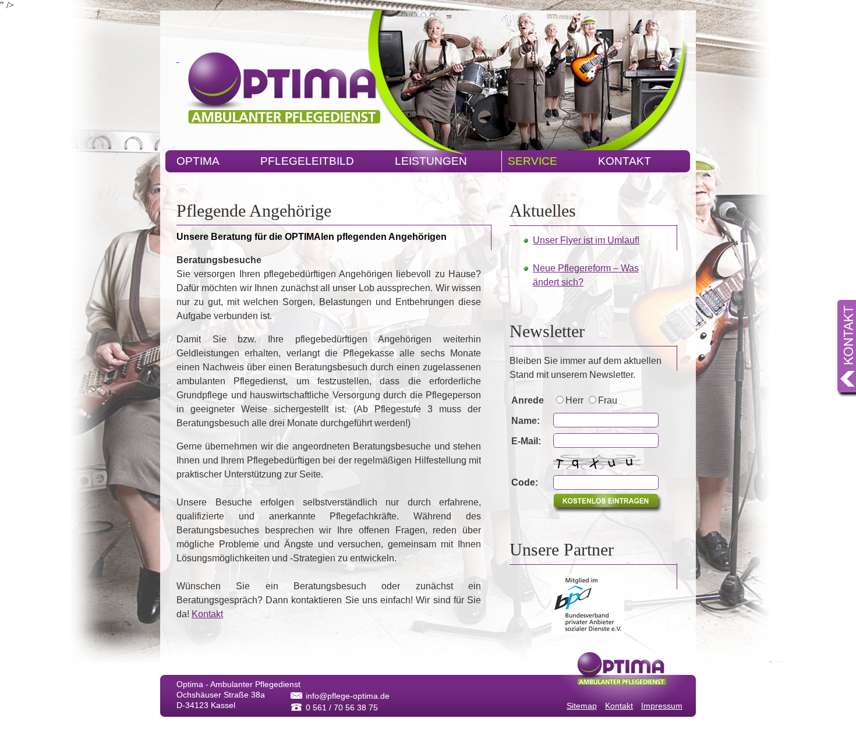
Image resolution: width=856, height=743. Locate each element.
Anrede (527, 400)
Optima (192, 163)
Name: (525, 421)
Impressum (661, 705)
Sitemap (582, 705)
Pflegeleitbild (301, 163)
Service (526, 163)
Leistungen (425, 163)
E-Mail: (526, 441)
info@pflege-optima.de (348, 695)
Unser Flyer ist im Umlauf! (586, 240)
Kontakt (611, 163)
